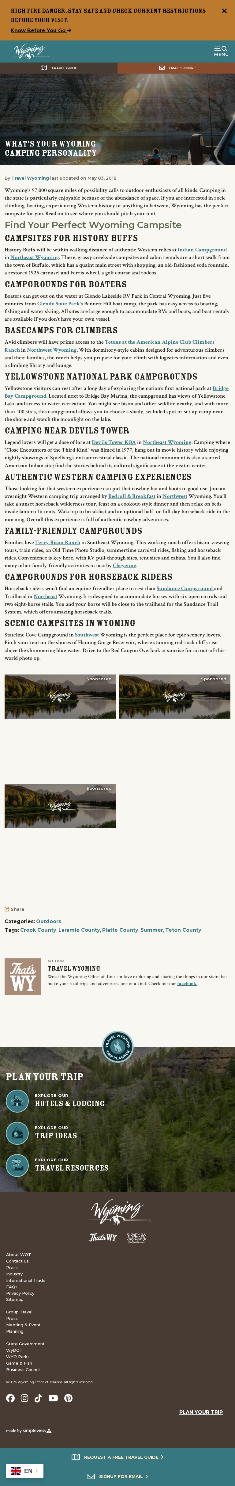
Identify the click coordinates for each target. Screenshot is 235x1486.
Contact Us (17, 1261)
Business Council (23, 1369)
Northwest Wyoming (52, 349)
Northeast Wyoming (34, 257)
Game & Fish (19, 1363)
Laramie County (79, 930)
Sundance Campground (185, 588)
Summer (151, 930)
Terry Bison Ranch (57, 542)
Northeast (45, 596)
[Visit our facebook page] (10, 1398)
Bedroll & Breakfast (131, 496)
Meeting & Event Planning (23, 1328)
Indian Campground (202, 249)
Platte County (120, 930)
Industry (14, 1273)
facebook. (187, 983)
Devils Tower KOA (114, 442)
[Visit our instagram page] (24, 1398)
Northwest (174, 496)
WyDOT (14, 1350)
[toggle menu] (221, 51)
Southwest (87, 634)
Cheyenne (124, 565)
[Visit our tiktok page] (38, 1398)
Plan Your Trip (201, 1412)
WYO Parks (18, 1356)
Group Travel (19, 1311)
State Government (25, 1343)
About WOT (18, 1254)
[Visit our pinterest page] (68, 1398)
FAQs (11, 1286)
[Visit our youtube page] (53, 1398)
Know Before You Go (39, 30)
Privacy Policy (20, 1293)
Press (12, 1267)
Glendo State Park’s (60, 303)
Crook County (38, 930)
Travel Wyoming (30, 178)
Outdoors (48, 921)
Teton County (183, 930)
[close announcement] (224, 12)
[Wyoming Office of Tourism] (29, 51)
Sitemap (15, 1299)
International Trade (26, 1280)
